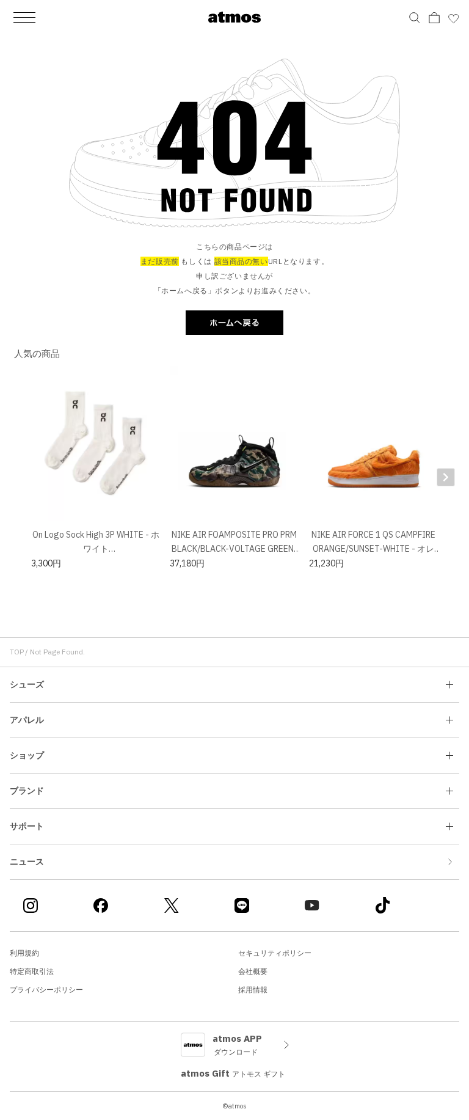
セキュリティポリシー (274, 952)
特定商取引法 (32, 971)
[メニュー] (24, 17)
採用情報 (252, 989)
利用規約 (24, 952)
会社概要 (252, 971)
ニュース (27, 861)
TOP (17, 651)
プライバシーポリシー (46, 989)
